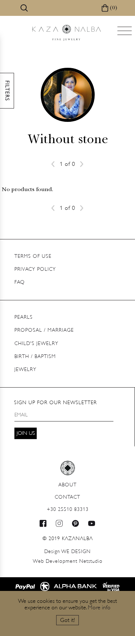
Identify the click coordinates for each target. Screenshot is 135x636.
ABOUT (67, 485)
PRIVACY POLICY (35, 269)
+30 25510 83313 (68, 509)
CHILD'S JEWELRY (36, 343)
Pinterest (75, 523)
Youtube (91, 523)
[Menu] (125, 33)
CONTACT (67, 497)
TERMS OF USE (32, 256)
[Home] (66, 33)
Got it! (67, 620)
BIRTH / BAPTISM (35, 356)
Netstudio (68, 561)
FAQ (19, 282)
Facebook (43, 523)
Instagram (59, 523)
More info (99, 608)
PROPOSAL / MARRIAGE (44, 330)
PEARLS (23, 317)
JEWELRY (25, 369)
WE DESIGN (67, 552)
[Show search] (24, 8)
